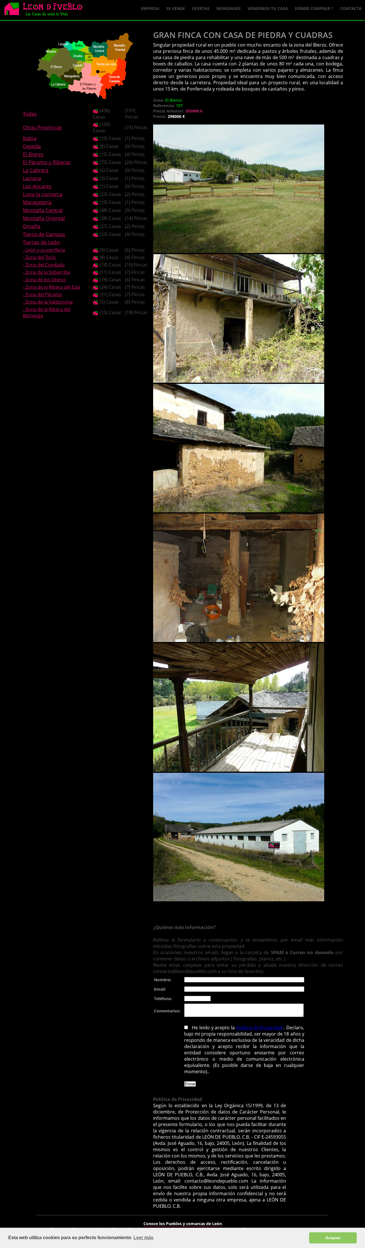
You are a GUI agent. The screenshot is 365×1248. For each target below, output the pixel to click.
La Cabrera (35, 170)
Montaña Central (43, 210)
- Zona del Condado (44, 265)
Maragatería (37, 202)
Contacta (351, 8)
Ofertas (201, 8)
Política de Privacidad (260, 1027)
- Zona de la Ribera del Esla (51, 287)
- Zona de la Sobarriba (46, 272)
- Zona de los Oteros (44, 279)
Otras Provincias (42, 127)
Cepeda (32, 146)
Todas (30, 113)
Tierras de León (41, 242)
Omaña (31, 226)
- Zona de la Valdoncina (48, 302)
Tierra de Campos (44, 234)
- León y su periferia (44, 250)
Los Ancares (37, 186)
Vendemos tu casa (268, 8)
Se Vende (175, 8)
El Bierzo (33, 154)
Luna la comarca (42, 194)
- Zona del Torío (39, 257)
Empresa (150, 8)
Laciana (32, 178)
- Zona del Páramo (42, 294)
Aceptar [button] (332, 1237)
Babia (29, 138)
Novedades (228, 8)
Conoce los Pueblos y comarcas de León (182, 1223)
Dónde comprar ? (314, 8)
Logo (45, 10)
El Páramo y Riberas (47, 162)
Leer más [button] (143, 1237)
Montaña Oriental (44, 218)
